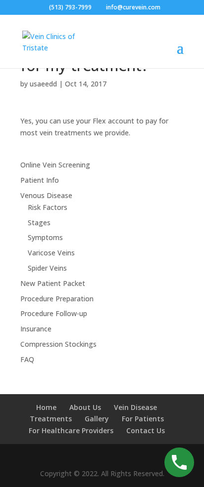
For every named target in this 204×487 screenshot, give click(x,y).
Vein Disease (135, 407)
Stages (39, 222)
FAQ (27, 359)
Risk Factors (47, 207)
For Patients (143, 418)
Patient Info (39, 180)
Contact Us (145, 430)
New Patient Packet (52, 283)
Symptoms (45, 237)
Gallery (97, 418)
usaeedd (43, 83)
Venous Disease (46, 195)
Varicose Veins (51, 252)
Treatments (51, 418)
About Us (85, 407)
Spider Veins (47, 268)
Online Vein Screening (55, 164)
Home (46, 407)
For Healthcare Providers (71, 430)
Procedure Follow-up (53, 313)
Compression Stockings (58, 344)
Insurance (35, 328)
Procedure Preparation (57, 298)
